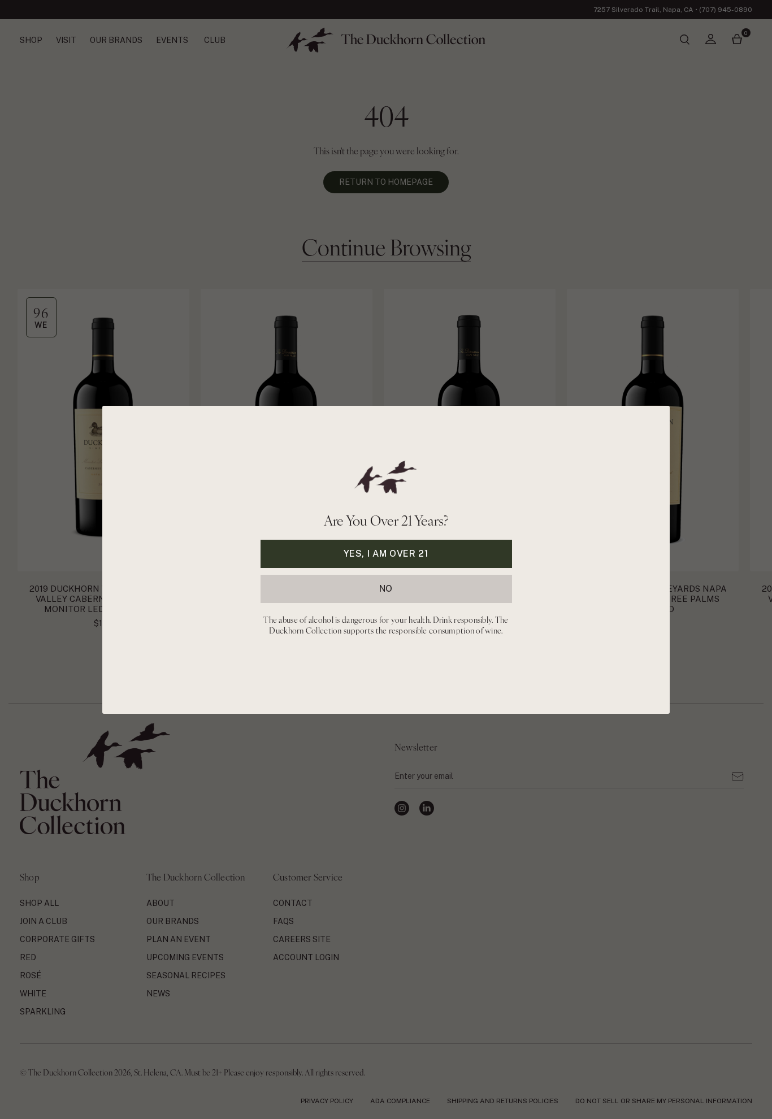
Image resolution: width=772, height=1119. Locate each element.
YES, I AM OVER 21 (386, 553)
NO (386, 588)
